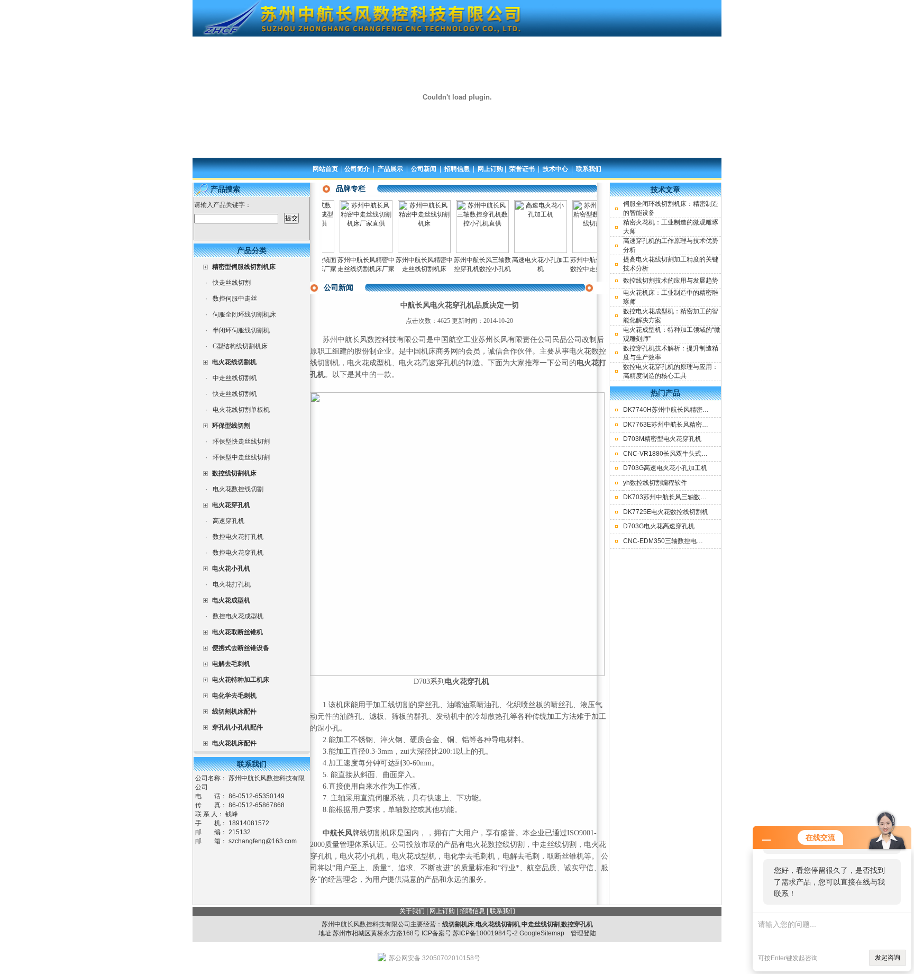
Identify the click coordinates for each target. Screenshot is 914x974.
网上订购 (490, 169)
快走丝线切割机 (235, 394)
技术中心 (555, 169)
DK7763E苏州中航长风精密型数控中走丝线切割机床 (697, 424)
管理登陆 (583, 933)
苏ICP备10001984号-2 (485, 933)
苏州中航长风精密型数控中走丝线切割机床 (585, 269)
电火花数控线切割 (238, 489)
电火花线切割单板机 (241, 409)
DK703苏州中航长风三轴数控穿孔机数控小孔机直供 (696, 497)
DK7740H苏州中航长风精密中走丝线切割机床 (688, 409)
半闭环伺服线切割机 (241, 330)
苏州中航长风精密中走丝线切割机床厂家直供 (352, 269)
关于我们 (412, 911)
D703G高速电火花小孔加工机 (665, 468)
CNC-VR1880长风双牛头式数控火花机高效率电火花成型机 (706, 453)
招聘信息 (457, 169)
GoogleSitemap (541, 933)
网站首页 (325, 169)
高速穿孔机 (228, 521)
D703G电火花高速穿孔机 (658, 526)
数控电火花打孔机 (238, 536)
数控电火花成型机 (238, 616)
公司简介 (357, 169)
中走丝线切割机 (235, 378)
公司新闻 (423, 169)
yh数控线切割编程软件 (655, 482)
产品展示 (390, 169)
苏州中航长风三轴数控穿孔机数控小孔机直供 (468, 269)
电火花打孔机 (232, 584)
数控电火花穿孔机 (238, 552)
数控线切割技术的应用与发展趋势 (670, 280)
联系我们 (588, 169)
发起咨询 (887, 957)
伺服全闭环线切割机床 (244, 314)
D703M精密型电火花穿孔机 (662, 439)
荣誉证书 (522, 169)
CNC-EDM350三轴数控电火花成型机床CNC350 (691, 541)
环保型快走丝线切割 (241, 441)
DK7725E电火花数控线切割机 (665, 512)
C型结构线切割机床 (240, 346)
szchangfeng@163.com (263, 841)
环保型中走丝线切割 (241, 457)
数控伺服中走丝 (235, 298)
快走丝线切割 (232, 282)
